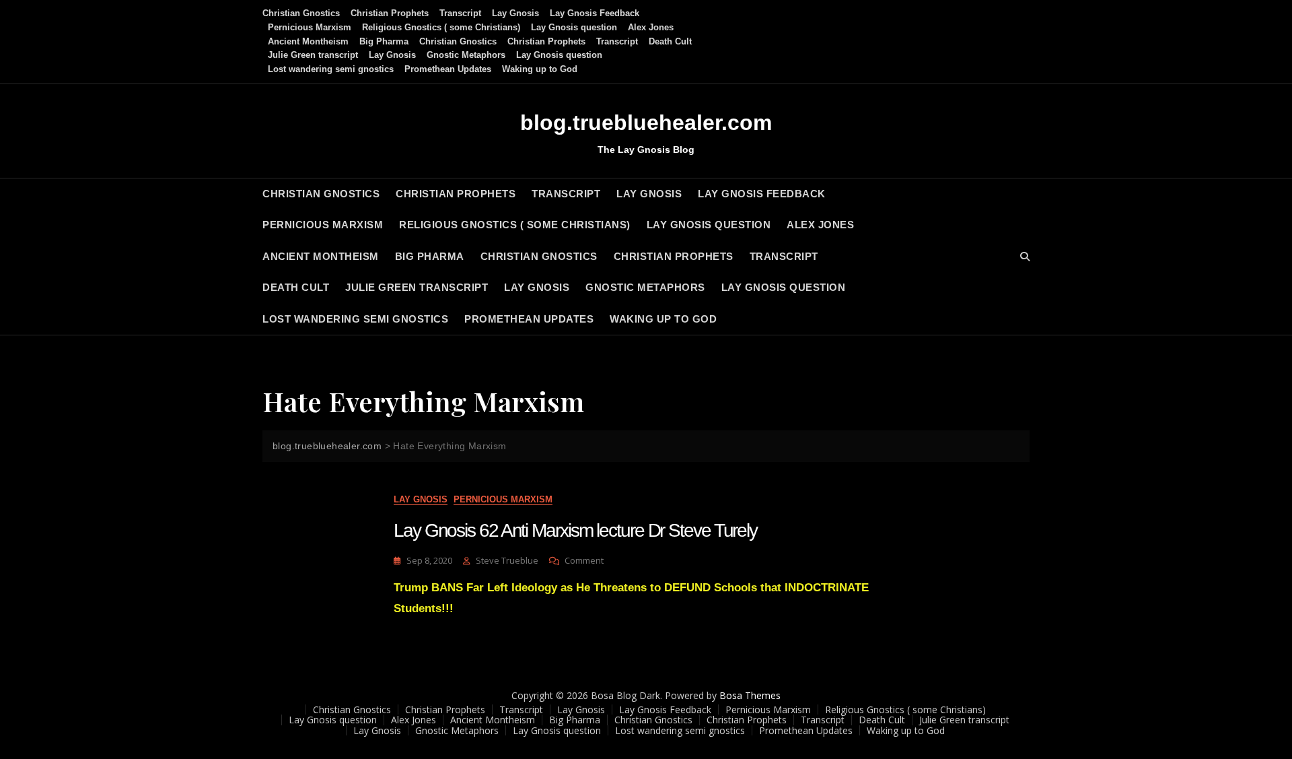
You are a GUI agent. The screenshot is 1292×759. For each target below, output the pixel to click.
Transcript (460, 13)
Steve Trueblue (507, 560)
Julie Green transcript (313, 55)
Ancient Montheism (308, 41)
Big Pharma (383, 41)
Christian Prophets (390, 13)
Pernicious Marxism (309, 27)
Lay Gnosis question (574, 27)
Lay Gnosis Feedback (594, 13)
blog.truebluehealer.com (646, 122)
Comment (584, 561)
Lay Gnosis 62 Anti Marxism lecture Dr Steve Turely (575, 530)
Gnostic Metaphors (466, 55)
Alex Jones (651, 27)
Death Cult (670, 41)
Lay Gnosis (515, 13)
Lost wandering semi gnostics (331, 69)
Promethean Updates (447, 69)
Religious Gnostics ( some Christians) (441, 27)
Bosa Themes (750, 695)
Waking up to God (539, 69)
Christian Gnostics (301, 13)
